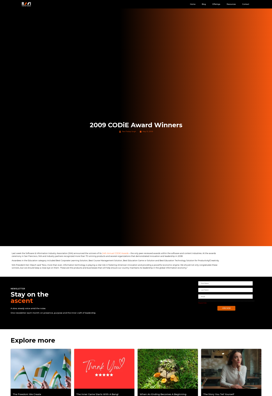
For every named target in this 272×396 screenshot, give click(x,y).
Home (192, 4)
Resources (231, 4)
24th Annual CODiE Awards (115, 253)
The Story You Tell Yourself (218, 394)
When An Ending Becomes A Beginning (163, 394)
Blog (204, 4)
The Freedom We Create (27, 394)
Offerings (216, 4)
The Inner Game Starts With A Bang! (97, 394)
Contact (245, 4)
